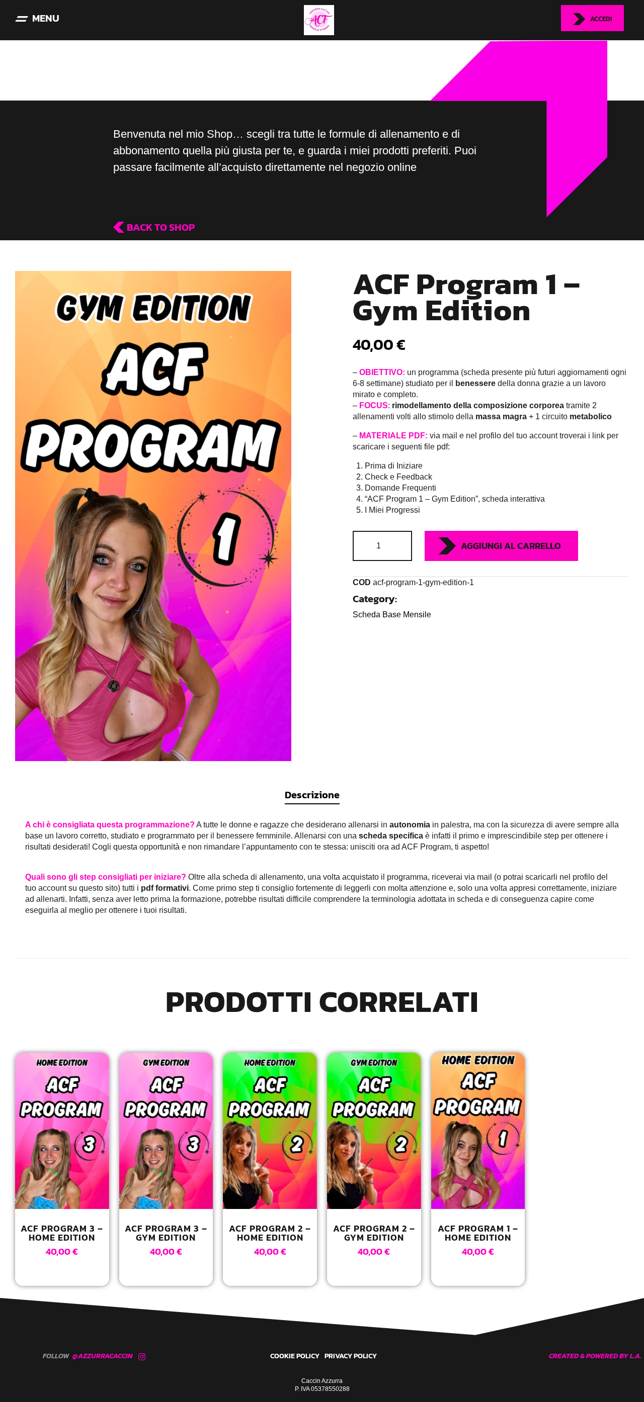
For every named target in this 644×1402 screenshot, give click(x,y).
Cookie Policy (294, 1356)
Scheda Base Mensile (392, 614)
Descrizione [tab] (312, 794)
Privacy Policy (351, 1356)
